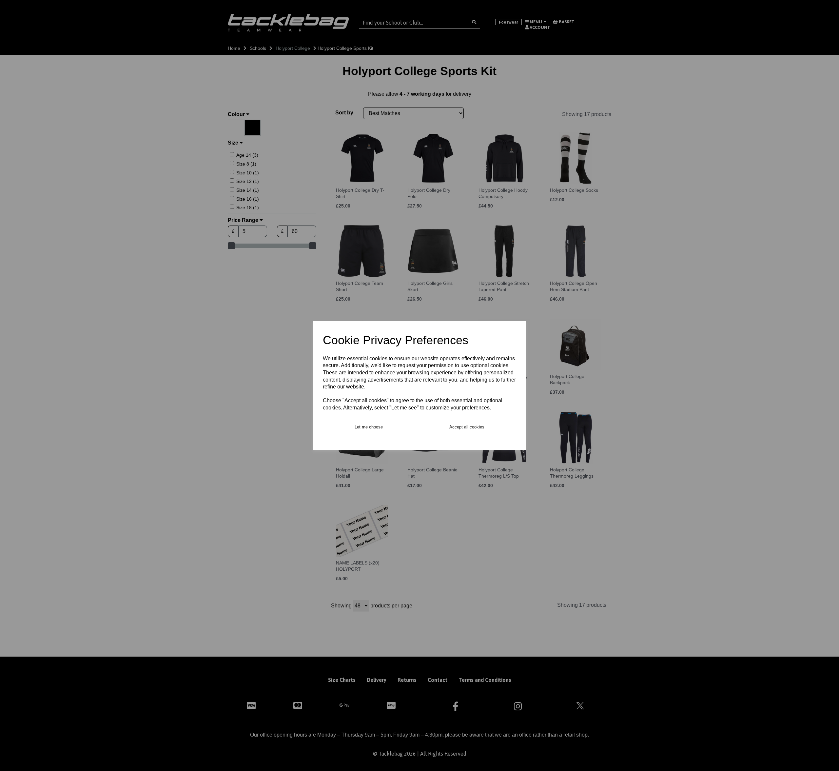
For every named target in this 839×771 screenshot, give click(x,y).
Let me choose (369, 427)
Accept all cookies (466, 427)
